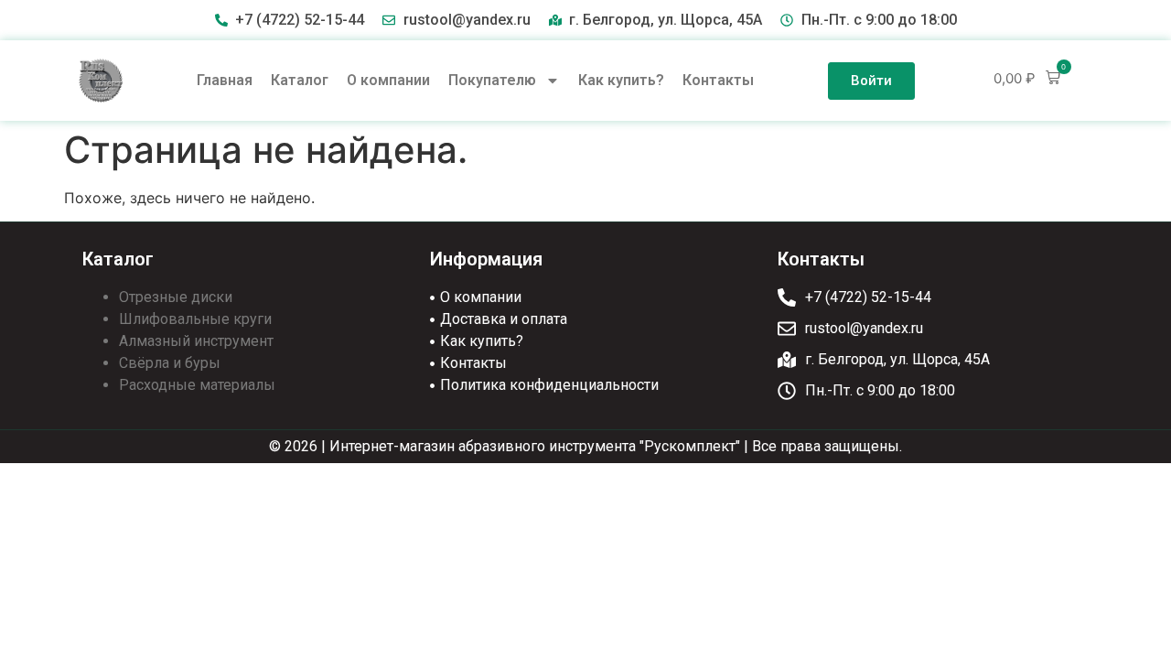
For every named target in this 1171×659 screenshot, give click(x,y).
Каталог (299, 80)
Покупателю (492, 80)
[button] (1027, 78)
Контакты (718, 80)
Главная (224, 80)
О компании (388, 80)
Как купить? (621, 80)
